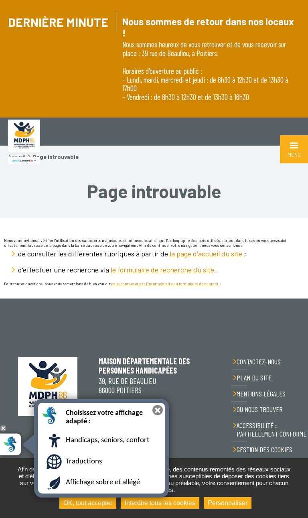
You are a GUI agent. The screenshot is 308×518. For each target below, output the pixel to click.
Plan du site (254, 377)
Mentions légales (261, 393)
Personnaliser (227, 503)
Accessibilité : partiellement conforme (271, 429)
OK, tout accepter (87, 503)
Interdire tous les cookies (160, 503)
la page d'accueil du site (207, 253)
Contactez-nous (259, 361)
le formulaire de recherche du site (162, 269)
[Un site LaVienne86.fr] (24, 160)
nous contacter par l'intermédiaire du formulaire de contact (165, 283)
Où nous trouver (260, 409)
